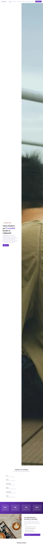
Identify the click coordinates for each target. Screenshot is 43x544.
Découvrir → (6, 245)
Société (32, 1)
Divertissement (19, 1)
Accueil (10, 1)
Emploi (24, 1)
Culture (15, 1)
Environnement (28, 1)
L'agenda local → (38, 1)
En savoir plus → (27, 534)
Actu (12, 1)
